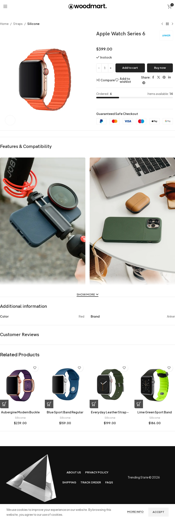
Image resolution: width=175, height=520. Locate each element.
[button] (4, 404)
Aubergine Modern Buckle (20, 412)
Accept (158, 512)
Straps (18, 24)
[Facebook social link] (153, 77)
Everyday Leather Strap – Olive (110, 414)
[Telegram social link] (144, 83)
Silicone (33, 24)
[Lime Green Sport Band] (154, 385)
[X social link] (158, 77)
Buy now (160, 67)
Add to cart (130, 67)
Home (4, 24)
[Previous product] (162, 24)
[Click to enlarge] (10, 120)
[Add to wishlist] (34, 368)
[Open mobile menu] (5, 6)
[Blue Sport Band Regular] (65, 385)
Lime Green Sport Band (154, 412)
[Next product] (172, 24)
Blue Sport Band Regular (65, 412)
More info (135, 511)
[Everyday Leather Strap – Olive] (110, 385)
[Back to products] (167, 24)
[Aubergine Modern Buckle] (20, 385)
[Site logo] (88, 6)
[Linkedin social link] (169, 77)
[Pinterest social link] (164, 77)
